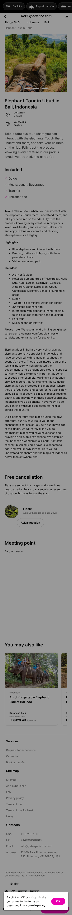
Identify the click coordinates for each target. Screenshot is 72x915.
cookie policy (36, 905)
